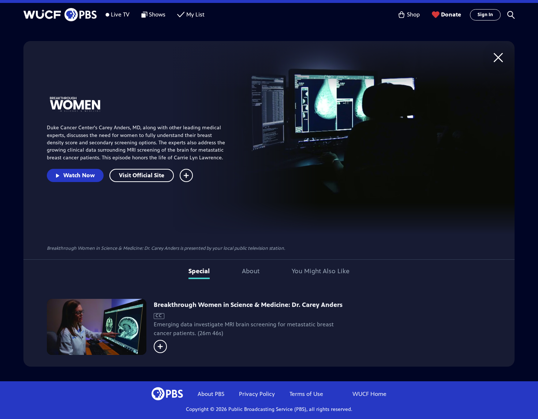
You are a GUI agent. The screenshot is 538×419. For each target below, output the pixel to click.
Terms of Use (306, 393)
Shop (413, 14)
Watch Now (79, 175)
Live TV (120, 14)
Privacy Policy (257, 393)
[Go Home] (498, 57)
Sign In (485, 15)
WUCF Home (369, 393)
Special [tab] (199, 271)
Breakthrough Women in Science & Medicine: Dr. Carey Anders (248, 305)
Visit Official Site (141, 175)
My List (195, 14)
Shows (157, 14)
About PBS (211, 393)
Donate (451, 14)
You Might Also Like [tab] (321, 271)
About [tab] (250, 271)
